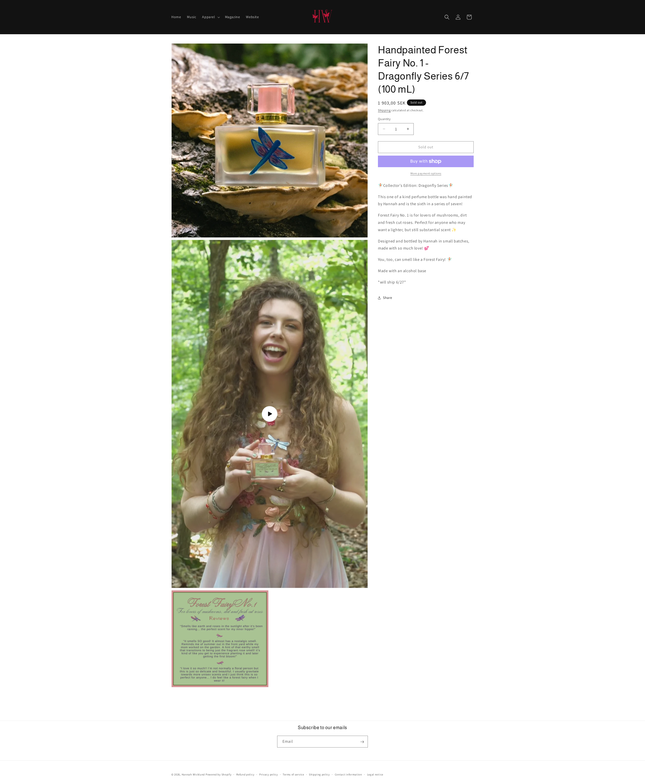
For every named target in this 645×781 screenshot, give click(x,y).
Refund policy (245, 774)
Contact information (348, 774)
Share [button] (387, 297)
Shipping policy (319, 774)
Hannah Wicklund (193, 774)
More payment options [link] (425, 173)
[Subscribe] (362, 742)
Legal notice (375, 774)
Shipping (384, 110)
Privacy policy (268, 774)
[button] (210, 17)
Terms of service (293, 774)
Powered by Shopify (219, 774)
